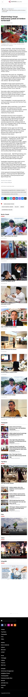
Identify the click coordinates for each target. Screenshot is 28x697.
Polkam (3, 660)
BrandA (3, 680)
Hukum (3, 647)
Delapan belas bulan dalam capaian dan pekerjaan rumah (12, 303)
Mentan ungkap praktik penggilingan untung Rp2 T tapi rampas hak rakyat (13, 235)
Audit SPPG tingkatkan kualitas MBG (13, 608)
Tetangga (3, 658)
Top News (4, 461)
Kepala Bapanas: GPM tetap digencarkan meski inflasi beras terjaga (12, 394)
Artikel (2, 652)
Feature (3, 662)
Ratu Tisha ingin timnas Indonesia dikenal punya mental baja (17, 456)
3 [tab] (14, 536)
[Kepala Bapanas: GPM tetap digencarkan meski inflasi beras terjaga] (14, 385)
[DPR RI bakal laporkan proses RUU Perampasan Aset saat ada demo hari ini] (4, 502)
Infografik (4, 561)
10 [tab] (23, 559)
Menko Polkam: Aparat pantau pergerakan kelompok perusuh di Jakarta (17, 495)
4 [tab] (16, 536)
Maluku (17, 206)
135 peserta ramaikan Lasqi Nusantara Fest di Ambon (11, 554)
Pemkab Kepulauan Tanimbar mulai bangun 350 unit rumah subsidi (13, 482)
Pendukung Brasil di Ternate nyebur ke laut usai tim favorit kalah (12, 530)
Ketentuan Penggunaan (7, 671)
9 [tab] (21, 559)
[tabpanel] (14, 526)
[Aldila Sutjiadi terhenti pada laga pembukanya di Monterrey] (4, 435)
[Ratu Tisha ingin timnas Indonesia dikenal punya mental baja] (4, 456)
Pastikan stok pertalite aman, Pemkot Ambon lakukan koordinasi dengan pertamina (13, 416)
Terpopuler (4, 422)
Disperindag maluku (7, 209)
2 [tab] (12, 536)
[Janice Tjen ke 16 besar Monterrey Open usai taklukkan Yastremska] (4, 428)
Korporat (3, 685)
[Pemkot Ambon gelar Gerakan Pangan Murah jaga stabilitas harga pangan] (14, 317)
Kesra (2, 655)
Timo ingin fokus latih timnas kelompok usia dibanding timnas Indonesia (17, 441)
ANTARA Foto (4, 683)
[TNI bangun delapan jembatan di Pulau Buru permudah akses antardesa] (4, 509)
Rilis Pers (3, 665)
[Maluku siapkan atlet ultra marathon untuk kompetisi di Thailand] (4, 489)
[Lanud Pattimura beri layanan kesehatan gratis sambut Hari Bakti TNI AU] (14, 271)
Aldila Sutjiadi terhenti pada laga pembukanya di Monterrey (17, 434)
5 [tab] (18, 536)
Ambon (22, 206)
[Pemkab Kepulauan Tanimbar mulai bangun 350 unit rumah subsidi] (14, 473)
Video (2, 538)
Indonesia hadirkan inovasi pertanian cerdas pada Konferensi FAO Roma (13, 348)
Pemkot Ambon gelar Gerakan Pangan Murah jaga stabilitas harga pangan (13, 326)
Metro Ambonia (5, 645)
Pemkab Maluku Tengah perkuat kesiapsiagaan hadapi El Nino (10, 371)
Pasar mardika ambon (7, 206)
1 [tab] (10, 536)
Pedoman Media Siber (6, 678)
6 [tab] (15, 559)
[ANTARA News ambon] (15, 1)
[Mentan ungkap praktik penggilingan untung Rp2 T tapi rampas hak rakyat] (14, 226)
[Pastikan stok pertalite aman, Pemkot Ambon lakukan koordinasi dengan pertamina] (14, 408)
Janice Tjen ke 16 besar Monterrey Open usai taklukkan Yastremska (17, 428)
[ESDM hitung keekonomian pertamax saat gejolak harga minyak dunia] (14, 249)
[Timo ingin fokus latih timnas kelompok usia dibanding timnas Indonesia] (4, 441)
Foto (2, 514)
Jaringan (3, 668)
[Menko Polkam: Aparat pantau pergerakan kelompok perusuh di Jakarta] (4, 495)
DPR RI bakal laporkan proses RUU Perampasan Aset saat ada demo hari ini (17, 502)
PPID (2, 687)
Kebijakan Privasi (5, 673)
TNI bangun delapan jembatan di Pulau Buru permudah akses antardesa (17, 508)
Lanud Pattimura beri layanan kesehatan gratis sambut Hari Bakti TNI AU (14, 280)
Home (5, 9)
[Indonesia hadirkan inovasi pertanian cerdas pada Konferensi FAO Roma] (14, 340)
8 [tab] (19, 559)
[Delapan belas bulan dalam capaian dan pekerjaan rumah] (14, 294)
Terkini (3, 629)
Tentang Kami (4, 675)
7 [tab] (17, 559)
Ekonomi (10, 9)
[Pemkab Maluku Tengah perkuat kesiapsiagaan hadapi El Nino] (14, 362)
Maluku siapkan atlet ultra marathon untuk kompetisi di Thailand (16, 489)
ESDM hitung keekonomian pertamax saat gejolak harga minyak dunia (12, 258)
